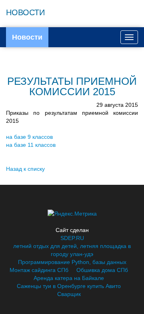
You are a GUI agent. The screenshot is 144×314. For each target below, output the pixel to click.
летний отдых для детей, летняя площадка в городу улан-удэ (72, 250)
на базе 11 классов (31, 145)
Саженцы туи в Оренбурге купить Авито (69, 286)
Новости (27, 37)
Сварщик (69, 294)
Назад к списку (25, 169)
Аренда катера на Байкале (69, 278)
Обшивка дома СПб (102, 270)
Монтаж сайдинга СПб (39, 270)
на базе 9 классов (29, 137)
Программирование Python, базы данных (72, 262)
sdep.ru (72, 238)
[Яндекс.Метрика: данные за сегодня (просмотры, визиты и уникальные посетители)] (72, 214)
